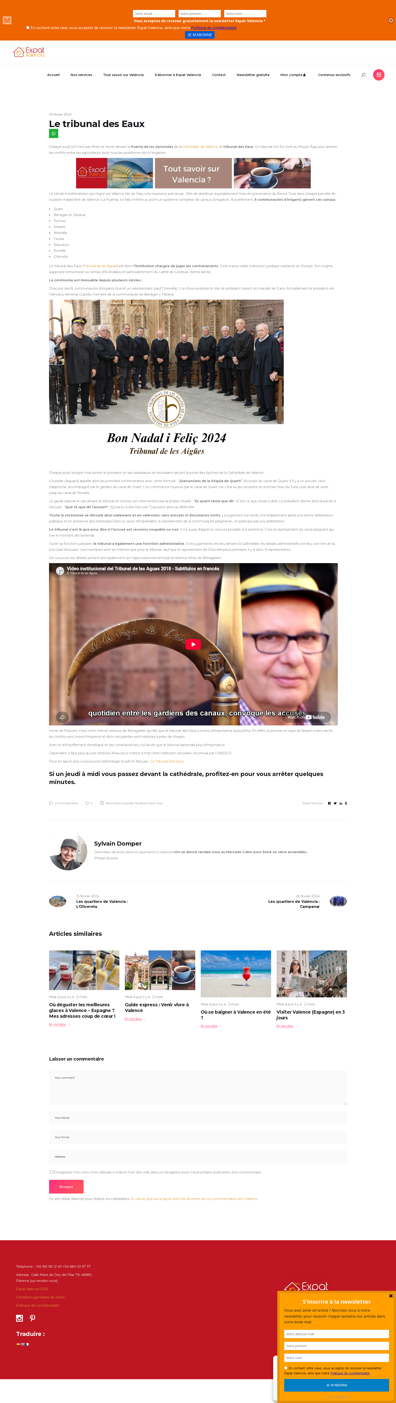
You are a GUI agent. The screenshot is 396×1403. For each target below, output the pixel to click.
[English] (23, 1344)
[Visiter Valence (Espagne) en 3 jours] (312, 973)
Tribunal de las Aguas (100, 266)
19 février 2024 (60, 114)
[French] (27, 1344)
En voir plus (57, 1024)
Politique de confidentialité (37, 1305)
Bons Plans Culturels (119, 803)
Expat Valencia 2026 (32, 1289)
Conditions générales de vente (40, 1297)
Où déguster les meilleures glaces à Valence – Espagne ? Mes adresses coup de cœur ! (82, 1010)
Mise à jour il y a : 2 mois (68, 997)
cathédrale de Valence (200, 147)
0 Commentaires (66, 803)
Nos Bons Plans (145, 803)
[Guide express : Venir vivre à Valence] (160, 970)
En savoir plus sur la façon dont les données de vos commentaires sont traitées (194, 1199)
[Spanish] (18, 1344)
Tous (159, 803)
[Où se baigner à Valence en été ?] (236, 973)
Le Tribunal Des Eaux (167, 761)
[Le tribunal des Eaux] (68, 851)
